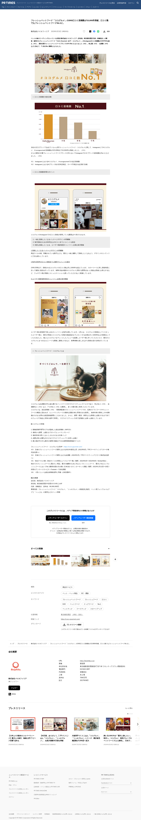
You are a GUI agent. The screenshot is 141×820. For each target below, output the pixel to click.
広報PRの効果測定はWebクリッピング (45, 795)
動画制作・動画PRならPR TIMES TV (44, 783)
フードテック (81, 609)
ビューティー (46, 7)
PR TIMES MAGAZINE (40, 791)
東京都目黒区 (66, 614)
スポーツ (96, 7)
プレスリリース (23, 643)
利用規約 (47, 814)
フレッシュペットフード (72, 599)
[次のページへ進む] (115, 559)
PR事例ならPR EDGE (75, 787)
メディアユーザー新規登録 (83, 518)
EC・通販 (85, 593)
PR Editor (36, 798)
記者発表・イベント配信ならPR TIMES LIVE (47, 787)
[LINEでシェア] (98, 31)
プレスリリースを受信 (107, 3)
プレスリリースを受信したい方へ (19, 789)
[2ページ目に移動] (109, 548)
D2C (64, 604)
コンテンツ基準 (37, 814)
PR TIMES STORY (39, 779)
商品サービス (67, 587)
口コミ (104, 599)
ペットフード (75, 604)
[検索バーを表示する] (137, 2)
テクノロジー (11, 7)
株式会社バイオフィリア (39, 643)
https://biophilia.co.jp (87, 661)
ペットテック (67, 609)
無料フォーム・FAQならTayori (78, 783)
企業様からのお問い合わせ (83, 814)
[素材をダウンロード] (104, 31)
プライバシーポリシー (23, 814)
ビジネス (81, 7)
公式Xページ (105, 788)
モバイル (21, 7)
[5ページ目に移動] (132, 713)
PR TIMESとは (13, 781)
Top (3, 7)
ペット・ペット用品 (70, 593)
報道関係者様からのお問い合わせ (62, 814)
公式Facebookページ (107, 779)
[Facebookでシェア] (94, 31)
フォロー (14, 688)
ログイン (131, 3)
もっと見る (129, 708)
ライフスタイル (70, 7)
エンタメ (36, 7)
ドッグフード (89, 604)
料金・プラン (13, 785)
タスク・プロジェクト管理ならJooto (79, 779)
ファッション (57, 7)
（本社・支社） (77, 614)
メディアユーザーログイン (58, 518)
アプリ (28, 7)
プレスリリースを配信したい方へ (19, 793)
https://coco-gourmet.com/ (73, 447)
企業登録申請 (121, 3)
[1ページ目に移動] (108, 548)
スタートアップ (96, 609)
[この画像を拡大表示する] (40, 560)
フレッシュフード (91, 599)
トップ (12, 643)
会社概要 (11, 814)
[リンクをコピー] (108, 31)
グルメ (88, 7)
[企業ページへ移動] (15, 666)
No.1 (99, 604)
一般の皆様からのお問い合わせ (102, 814)
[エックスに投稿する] (90, 31)
